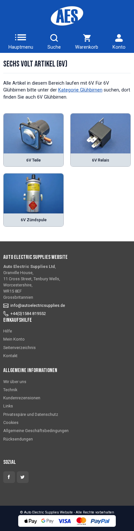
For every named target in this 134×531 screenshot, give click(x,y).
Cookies (11, 422)
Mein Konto (14, 339)
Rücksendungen (18, 439)
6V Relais (100, 160)
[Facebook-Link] (9, 477)
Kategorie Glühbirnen (80, 90)
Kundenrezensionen (21, 397)
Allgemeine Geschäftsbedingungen (36, 430)
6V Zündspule (34, 219)
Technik (10, 389)
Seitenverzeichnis (19, 347)
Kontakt (10, 355)
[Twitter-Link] (23, 477)
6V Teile (33, 160)
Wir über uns (14, 381)
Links (8, 406)
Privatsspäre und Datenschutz (30, 414)
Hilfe (7, 331)
